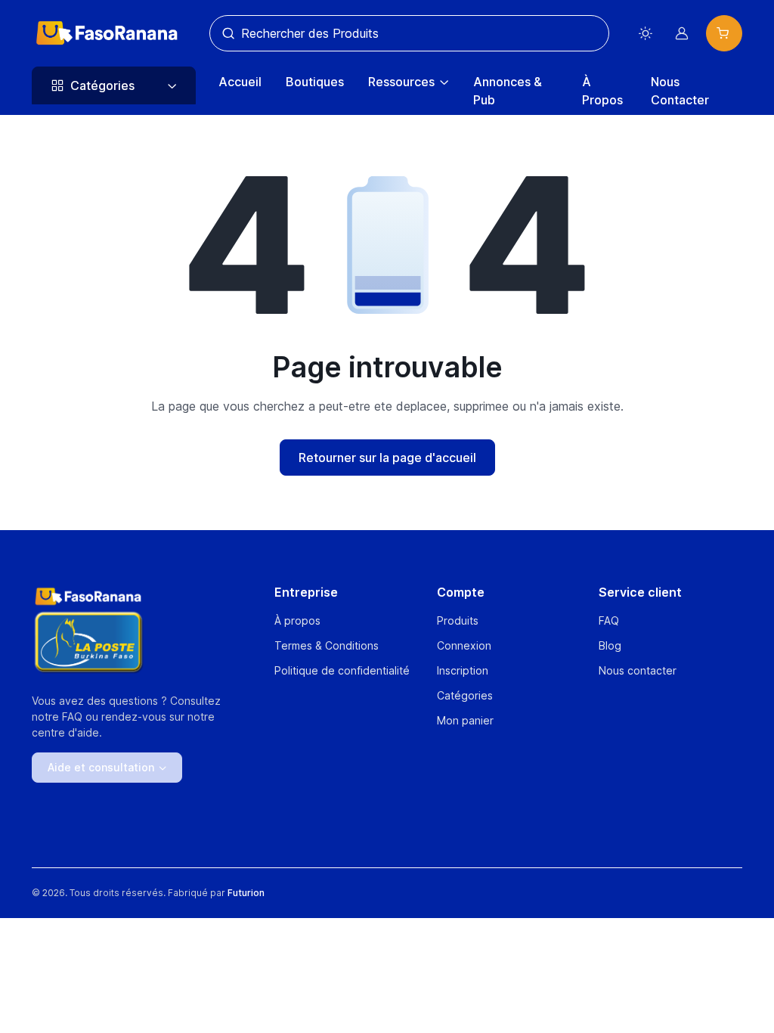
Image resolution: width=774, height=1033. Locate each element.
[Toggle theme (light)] (645, 33)
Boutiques (315, 81)
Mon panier (465, 720)
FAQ (609, 620)
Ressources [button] (401, 81)
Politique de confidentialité (342, 670)
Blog (610, 645)
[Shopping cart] (724, 33)
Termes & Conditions (326, 645)
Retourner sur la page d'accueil (387, 457)
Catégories (465, 695)
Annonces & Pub (507, 90)
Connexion (464, 645)
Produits (457, 620)
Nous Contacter (680, 90)
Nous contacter (637, 670)
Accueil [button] (240, 81)
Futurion (246, 892)
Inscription (462, 670)
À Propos (602, 90)
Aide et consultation (101, 767)
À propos (297, 620)
